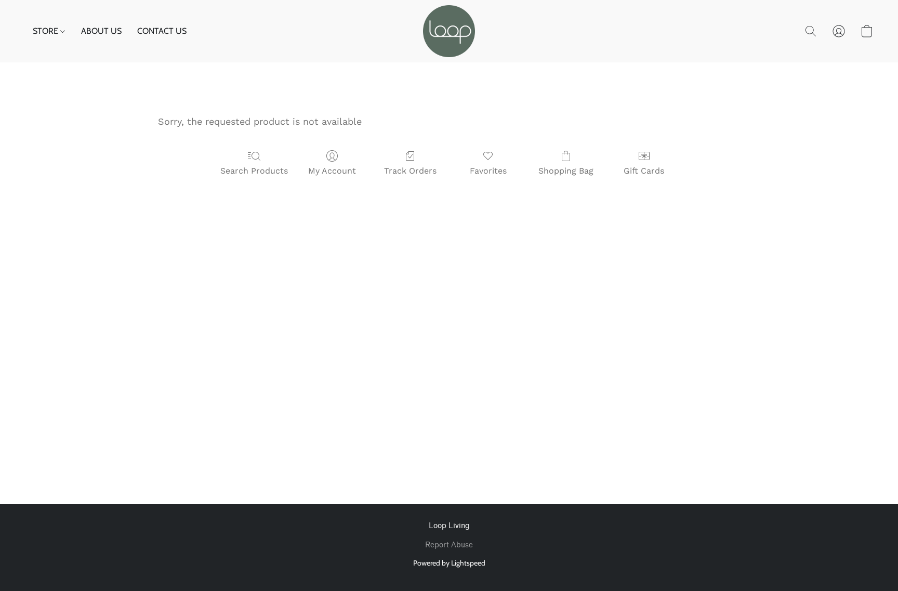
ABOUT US (101, 31)
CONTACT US (162, 31)
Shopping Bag (565, 171)
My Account (332, 171)
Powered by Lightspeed (449, 563)
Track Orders (410, 171)
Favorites (488, 171)
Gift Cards (644, 171)
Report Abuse (449, 545)
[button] (449, 31)
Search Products (254, 171)
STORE (46, 31)
